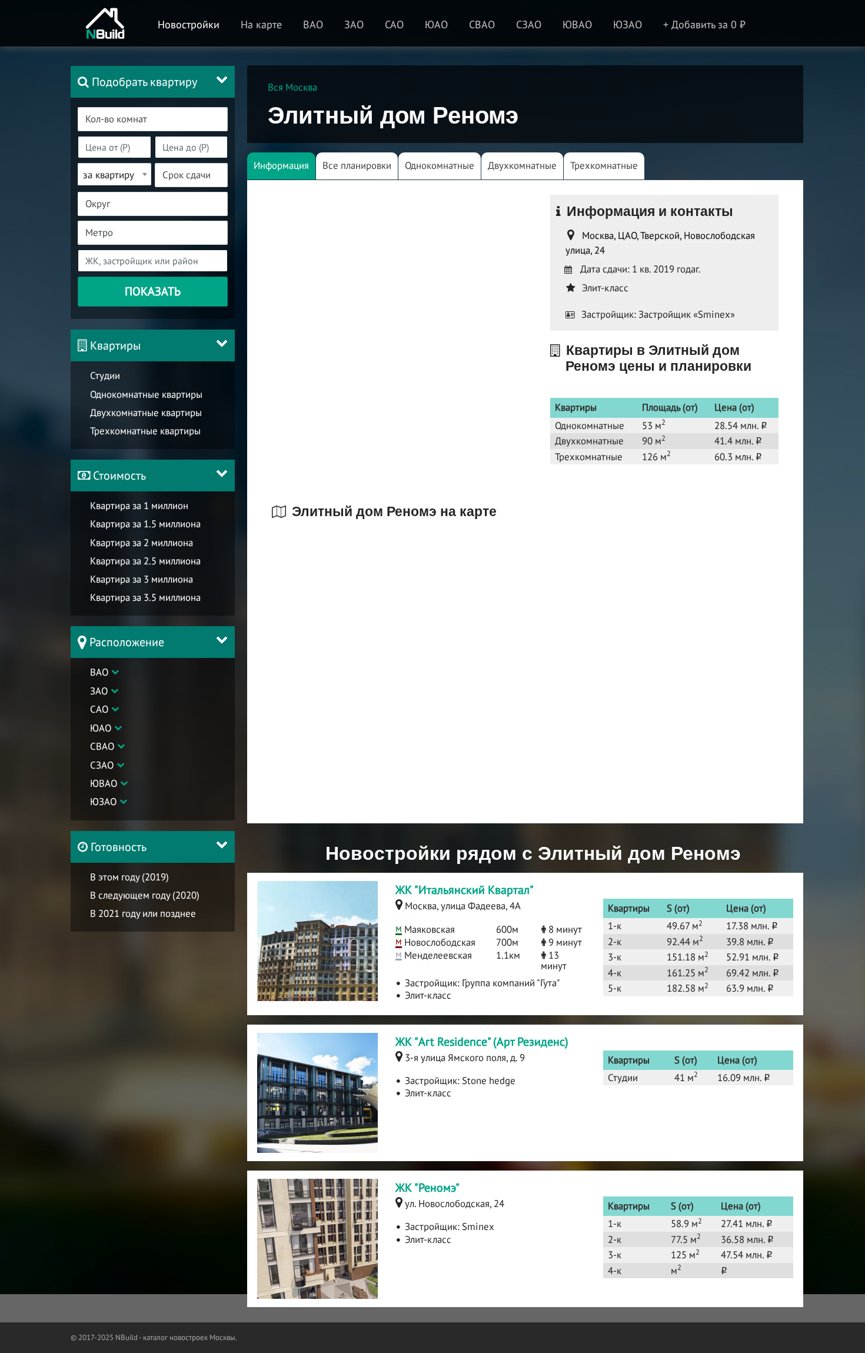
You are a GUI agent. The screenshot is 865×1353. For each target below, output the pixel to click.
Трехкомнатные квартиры (145, 430)
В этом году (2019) (129, 876)
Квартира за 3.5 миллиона (145, 597)
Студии (105, 375)
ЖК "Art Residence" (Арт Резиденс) (481, 1041)
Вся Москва (292, 87)
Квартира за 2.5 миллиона (145, 560)
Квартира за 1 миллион (139, 505)
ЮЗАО (103, 801)
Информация (281, 165)
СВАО (102, 746)
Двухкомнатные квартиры (146, 412)
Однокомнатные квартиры (146, 394)
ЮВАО (103, 783)
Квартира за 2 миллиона (141, 542)
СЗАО (102, 765)
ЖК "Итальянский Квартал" (464, 889)
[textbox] (159, 119)
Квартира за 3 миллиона (141, 579)
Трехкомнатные (604, 165)
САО (99, 709)
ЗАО (99, 690)
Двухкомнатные (522, 165)
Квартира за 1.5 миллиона (145, 523)
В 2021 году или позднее (143, 913)
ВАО (99, 672)
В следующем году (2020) (144, 895)
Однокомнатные (439, 165)
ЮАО (100, 728)
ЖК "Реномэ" (427, 1187)
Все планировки (356, 165)
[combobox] (153, 119)
